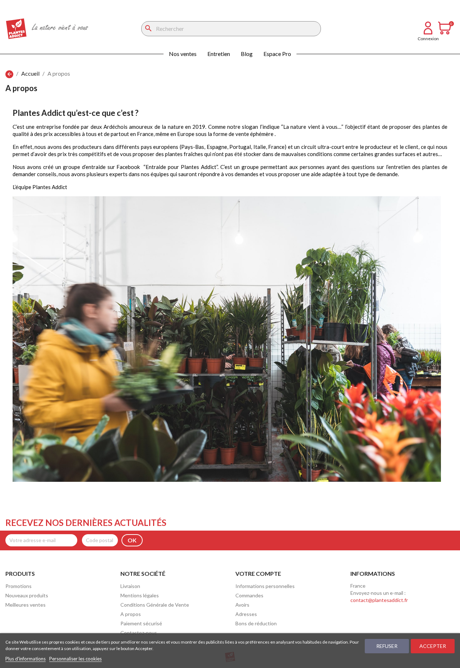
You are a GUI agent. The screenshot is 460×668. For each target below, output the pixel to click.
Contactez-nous (138, 633)
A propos (130, 614)
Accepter (432, 646)
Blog (247, 53)
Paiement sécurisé (141, 623)
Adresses (246, 614)
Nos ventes (183, 53)
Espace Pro (277, 53)
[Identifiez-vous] (428, 32)
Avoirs (242, 605)
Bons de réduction (256, 623)
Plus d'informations (25, 659)
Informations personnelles (265, 586)
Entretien (218, 53)
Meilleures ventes (25, 605)
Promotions (18, 586)
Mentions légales (139, 595)
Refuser (386, 646)
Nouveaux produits (26, 595)
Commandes (249, 595)
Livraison (130, 586)
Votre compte (258, 573)
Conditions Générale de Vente (154, 605)
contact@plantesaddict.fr (379, 600)
